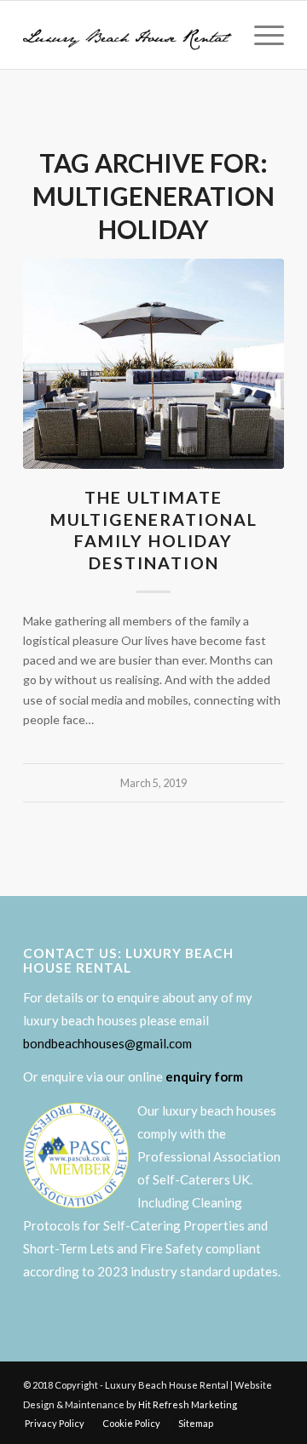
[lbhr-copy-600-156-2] (127, 35)
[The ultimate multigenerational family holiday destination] (153, 364)
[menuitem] (260, 35)
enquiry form (204, 1076)
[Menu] (260, 35)
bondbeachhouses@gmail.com (107, 1043)
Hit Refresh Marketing (187, 1404)
